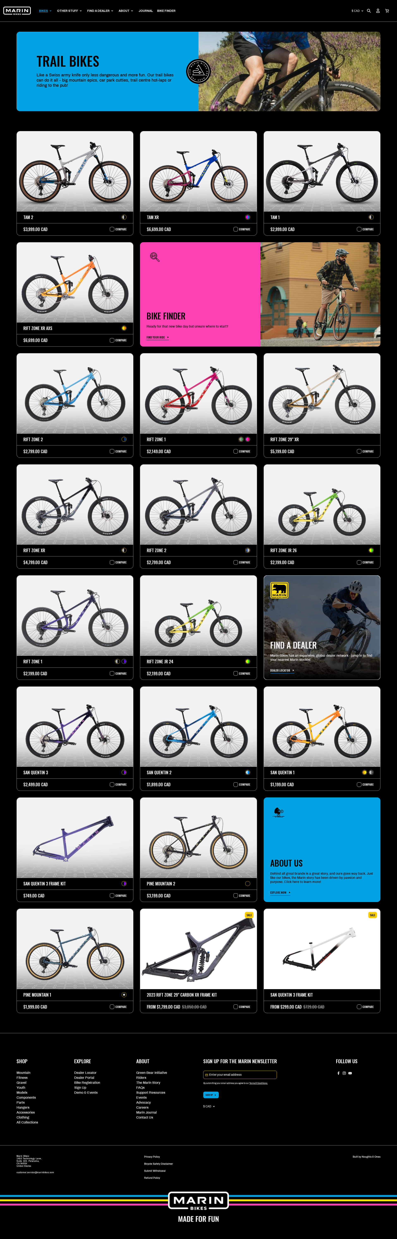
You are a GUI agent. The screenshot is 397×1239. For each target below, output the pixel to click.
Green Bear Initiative (151, 1072)
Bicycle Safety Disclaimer (158, 1163)
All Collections (27, 1122)
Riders (141, 1077)
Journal (146, 10)
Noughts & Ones (371, 1156)
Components (26, 1097)
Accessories (26, 1112)
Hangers (23, 1107)
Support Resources (150, 1092)
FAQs (140, 1087)
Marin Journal (146, 1112)
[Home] (17, 11)
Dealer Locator (85, 1072)
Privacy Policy (152, 1156)
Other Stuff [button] (67, 10)
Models (22, 1092)
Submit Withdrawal (155, 1170)
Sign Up (80, 1087)
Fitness (22, 1077)
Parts (21, 1102)
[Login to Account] (377, 10)
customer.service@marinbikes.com (35, 1172)
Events (141, 1097)
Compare (119, 229)
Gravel (21, 1082)
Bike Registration (87, 1082)
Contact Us (144, 1117)
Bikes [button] (43, 10)
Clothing (23, 1117)
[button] (387, 10)
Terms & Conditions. (258, 1083)
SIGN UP (209, 1094)
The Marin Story (148, 1082)
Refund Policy (152, 1177)
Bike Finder (166, 10)
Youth (21, 1087)
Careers (142, 1107)
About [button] (124, 10)
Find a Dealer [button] (98, 10)
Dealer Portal (84, 1077)
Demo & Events (86, 1092)
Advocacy (143, 1102)
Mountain (23, 1072)
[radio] (124, 217)
